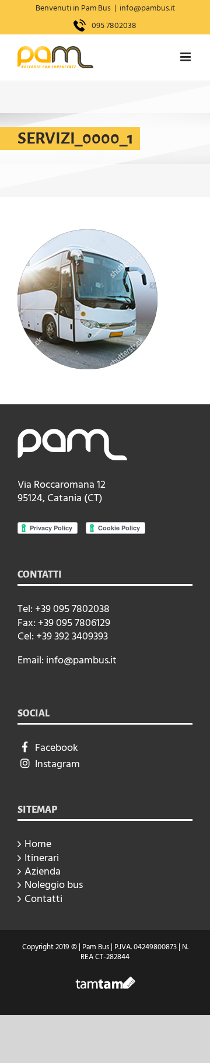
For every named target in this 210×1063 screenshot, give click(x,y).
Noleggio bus (53, 884)
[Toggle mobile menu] (186, 57)
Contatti (43, 898)
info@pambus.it (147, 8)
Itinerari (41, 858)
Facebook (56, 747)
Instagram (57, 764)
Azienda (42, 871)
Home (37, 844)
